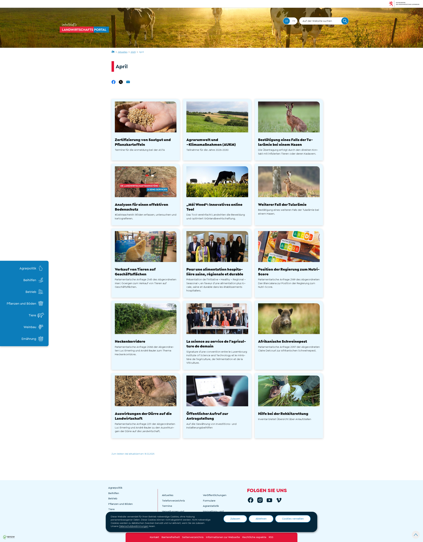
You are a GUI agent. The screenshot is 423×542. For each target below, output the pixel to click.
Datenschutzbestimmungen (133, 526)
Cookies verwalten (293, 518)
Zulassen (235, 518)
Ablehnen (261, 518)
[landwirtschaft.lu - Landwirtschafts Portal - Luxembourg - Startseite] (85, 28)
